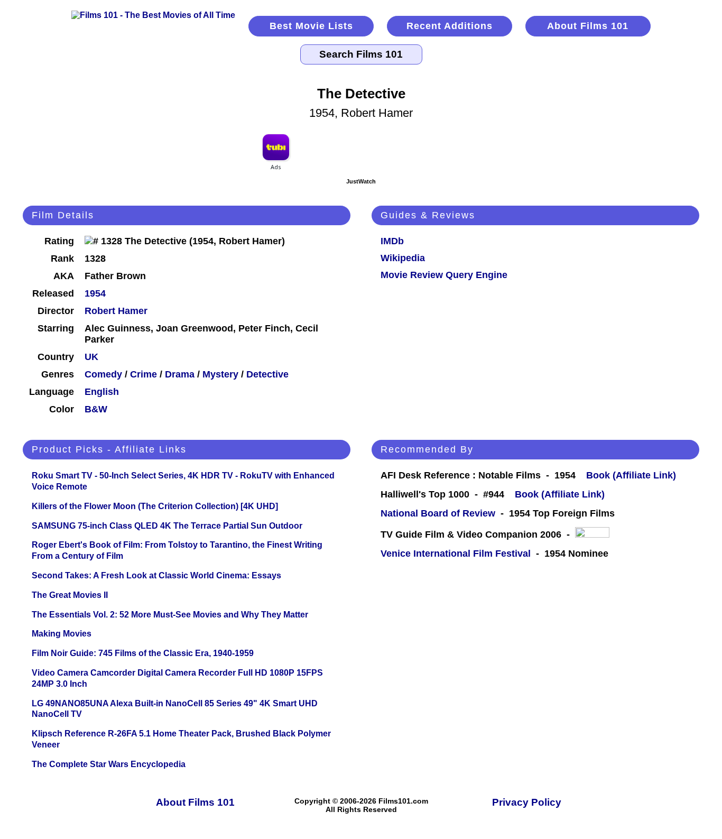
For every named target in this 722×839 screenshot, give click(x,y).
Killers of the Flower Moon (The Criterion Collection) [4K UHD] (155, 506)
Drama (180, 374)
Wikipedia (403, 258)
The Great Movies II (70, 595)
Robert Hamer (116, 311)
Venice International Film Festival (456, 553)
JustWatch (361, 181)
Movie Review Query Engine (444, 275)
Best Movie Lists (311, 26)
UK (91, 357)
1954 (95, 293)
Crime (143, 374)
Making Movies (61, 633)
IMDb (392, 241)
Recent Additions (449, 26)
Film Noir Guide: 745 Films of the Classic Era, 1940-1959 (143, 653)
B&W (96, 409)
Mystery (220, 374)
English (102, 391)
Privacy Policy (526, 802)
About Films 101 (587, 26)
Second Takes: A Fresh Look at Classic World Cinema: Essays (156, 575)
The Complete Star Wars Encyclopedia (109, 764)
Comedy (103, 374)
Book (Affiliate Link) (631, 475)
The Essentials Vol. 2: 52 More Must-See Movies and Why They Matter (170, 614)
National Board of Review (438, 513)
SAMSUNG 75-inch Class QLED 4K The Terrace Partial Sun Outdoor (167, 525)
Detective (267, 374)
